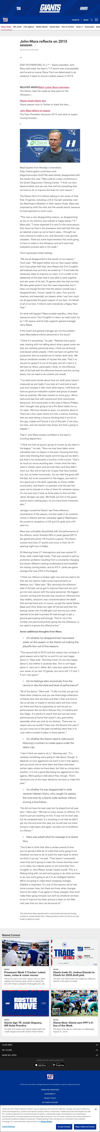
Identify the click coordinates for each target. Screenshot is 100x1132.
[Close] (96, 1109)
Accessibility (50, 1094)
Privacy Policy (50, 1098)
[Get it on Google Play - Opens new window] (58, 1066)
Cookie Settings (8, 1127)
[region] (50, 1118)
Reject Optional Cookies (85, 1127)
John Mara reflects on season (35, 110)
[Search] (92, 20)
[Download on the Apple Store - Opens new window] (40, 1065)
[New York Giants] (50, 1077)
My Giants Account (50, 1102)
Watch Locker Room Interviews (53, 87)
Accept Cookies (64, 1127)
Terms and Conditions (50, 1090)
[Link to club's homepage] (5, 19)
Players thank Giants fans (33, 100)
